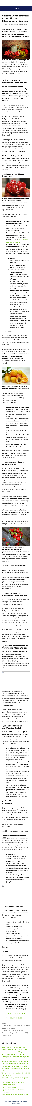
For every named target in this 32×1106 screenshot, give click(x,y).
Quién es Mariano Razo (8, 1087)
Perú (5, 1023)
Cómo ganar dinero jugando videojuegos (14, 1094)
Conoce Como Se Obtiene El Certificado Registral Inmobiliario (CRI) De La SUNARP (15, 1033)
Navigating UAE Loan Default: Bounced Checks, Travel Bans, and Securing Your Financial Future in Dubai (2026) (14, 1050)
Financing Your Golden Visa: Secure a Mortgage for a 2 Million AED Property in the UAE (15, 1057)
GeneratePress (16, 1103)
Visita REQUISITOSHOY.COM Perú (16, 1013)
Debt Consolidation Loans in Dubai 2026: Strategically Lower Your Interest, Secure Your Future (15, 1068)
